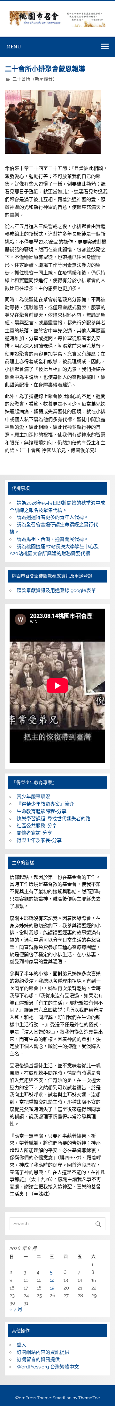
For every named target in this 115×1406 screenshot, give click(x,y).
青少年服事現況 (33, 797)
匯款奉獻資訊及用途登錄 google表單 (56, 590)
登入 (21, 1345)
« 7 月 (16, 1309)
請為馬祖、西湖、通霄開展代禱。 (52, 539)
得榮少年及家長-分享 (39, 840)
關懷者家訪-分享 (34, 833)
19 (52, 1288)
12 (52, 1280)
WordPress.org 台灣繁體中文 (48, 1367)
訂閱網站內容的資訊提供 (43, 1352)
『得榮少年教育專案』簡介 (45, 804)
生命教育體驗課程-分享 (41, 811)
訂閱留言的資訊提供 (38, 1359)
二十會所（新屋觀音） (34, 78)
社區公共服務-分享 (37, 826)
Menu (13, 47)
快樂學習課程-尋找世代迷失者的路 (53, 819)
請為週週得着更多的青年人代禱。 (52, 517)
